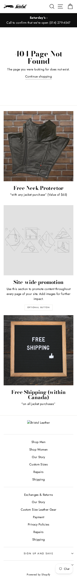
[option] (38, 20)
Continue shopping (38, 76)
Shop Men (38, 442)
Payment (38, 517)
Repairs (38, 472)
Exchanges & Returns (38, 495)
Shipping (38, 479)
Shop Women (38, 449)
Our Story (38, 457)
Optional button (38, 307)
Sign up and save (38, 553)
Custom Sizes (38, 464)
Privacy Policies (38, 524)
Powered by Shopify (38, 574)
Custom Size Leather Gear (38, 509)
